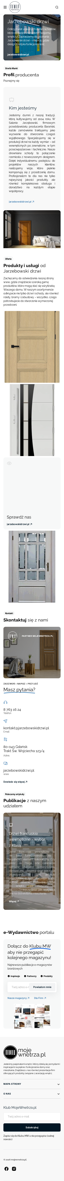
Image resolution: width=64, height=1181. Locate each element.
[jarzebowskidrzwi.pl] (32, 37)
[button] (5, 7)
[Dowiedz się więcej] (32, 652)
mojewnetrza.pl (18, 1159)
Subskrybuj (32, 1127)
